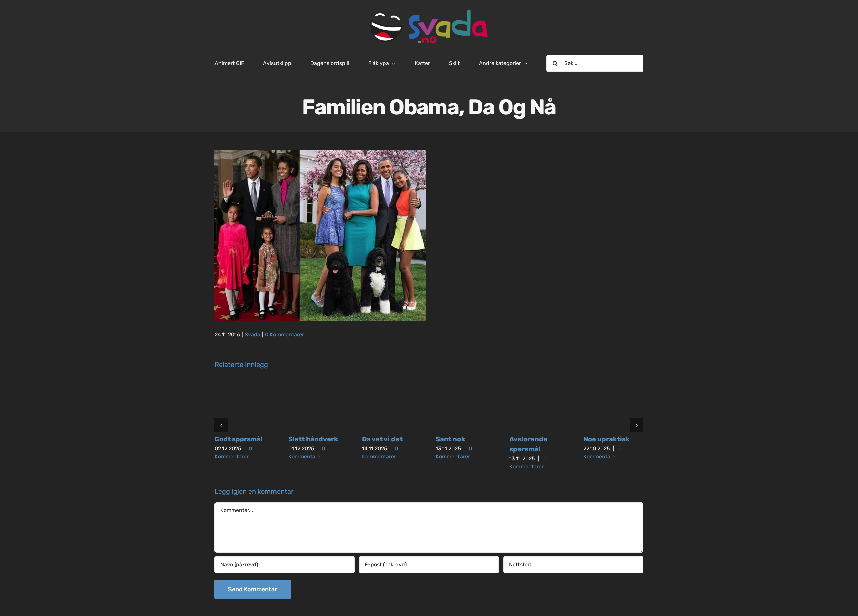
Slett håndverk (313, 439)
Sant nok (450, 439)
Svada (252, 334)
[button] (221, 425)
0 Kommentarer (284, 334)
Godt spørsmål (238, 439)
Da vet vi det (382, 439)
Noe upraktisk (606, 439)
